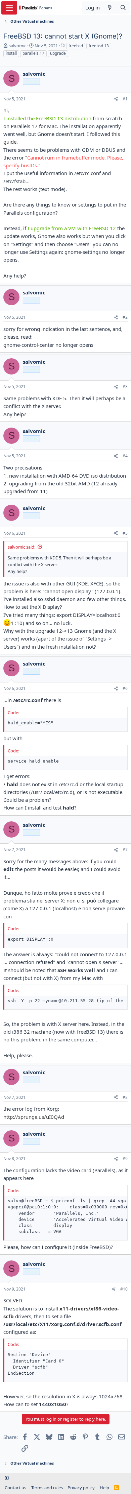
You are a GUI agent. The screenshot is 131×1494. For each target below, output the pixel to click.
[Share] (116, 99)
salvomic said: (21, 547)
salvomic (17, 46)
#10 (124, 1289)
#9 (125, 1158)
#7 (125, 849)
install (11, 53)
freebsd (76, 46)
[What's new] (109, 7)
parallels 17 (33, 53)
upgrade (58, 53)
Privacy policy (81, 1488)
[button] (6, 1478)
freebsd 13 (99, 46)
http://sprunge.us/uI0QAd (33, 1116)
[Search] (123, 7)
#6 (125, 688)
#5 (125, 533)
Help (104, 1488)
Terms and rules (47, 1488)
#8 (125, 1097)
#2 (125, 317)
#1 (125, 99)
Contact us (15, 1488)
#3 (125, 386)
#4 (125, 456)
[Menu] (9, 8)
